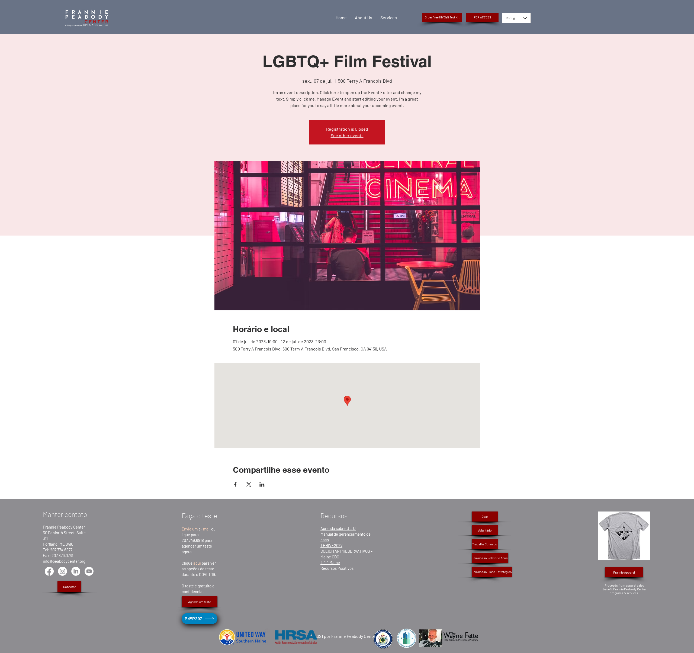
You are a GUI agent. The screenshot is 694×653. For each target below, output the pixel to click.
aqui (197, 563)
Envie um (190, 528)
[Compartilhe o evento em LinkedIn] (262, 484)
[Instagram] (62, 571)
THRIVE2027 (331, 545)
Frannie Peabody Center (64, 527)
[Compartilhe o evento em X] (248, 484)
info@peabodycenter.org (64, 561)
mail (206, 528)
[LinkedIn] (75, 571)
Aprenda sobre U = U (338, 528)
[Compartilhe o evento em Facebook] (235, 484)
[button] (482, 17)
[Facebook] (49, 571)
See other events (347, 135)
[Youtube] (89, 571)
